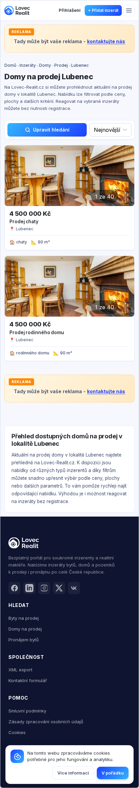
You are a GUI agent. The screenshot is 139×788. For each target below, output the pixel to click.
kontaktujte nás (106, 41)
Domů (10, 65)
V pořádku (113, 773)
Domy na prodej (25, 629)
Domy (45, 65)
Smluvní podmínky (27, 710)
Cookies (17, 732)
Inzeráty (28, 65)
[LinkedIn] (29, 588)
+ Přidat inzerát (103, 10)
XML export (20, 669)
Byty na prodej (23, 618)
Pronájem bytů (23, 639)
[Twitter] (59, 588)
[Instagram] (44, 588)
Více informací (73, 773)
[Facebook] (14, 588)
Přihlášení (70, 10)
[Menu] (129, 10)
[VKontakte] (74, 588)
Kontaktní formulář (27, 680)
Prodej (61, 65)
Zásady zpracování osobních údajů (45, 721)
